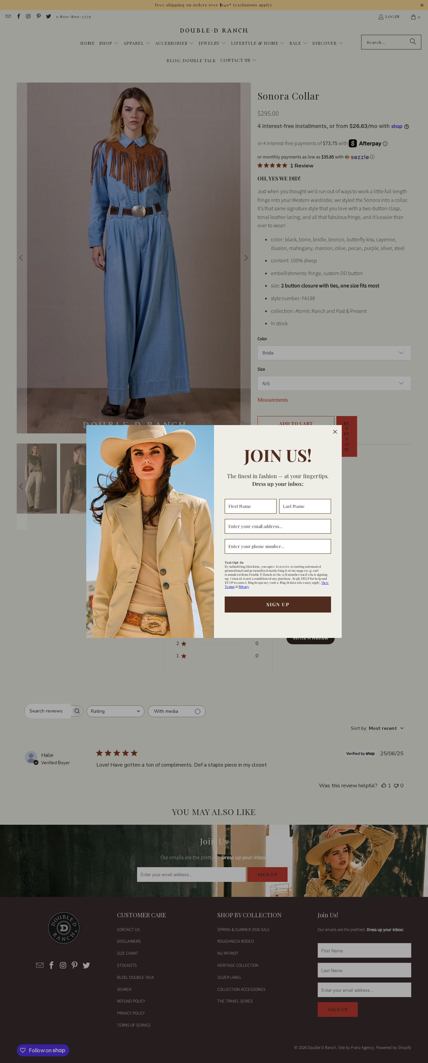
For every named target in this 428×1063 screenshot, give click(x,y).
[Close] (335, 432)
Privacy (244, 586)
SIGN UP (278, 604)
